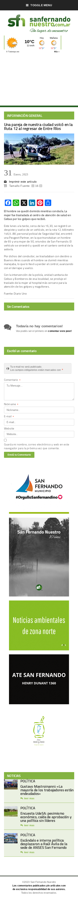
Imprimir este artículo (22, 181)
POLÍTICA (27, 781)
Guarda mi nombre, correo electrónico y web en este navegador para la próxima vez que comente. (36, 446)
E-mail (9, 416)
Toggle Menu (41, 5)
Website (9, 428)
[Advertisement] (39, 80)
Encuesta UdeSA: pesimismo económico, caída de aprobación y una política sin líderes (46, 817)
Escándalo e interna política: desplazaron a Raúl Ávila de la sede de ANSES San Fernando (43, 844)
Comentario (12, 380)
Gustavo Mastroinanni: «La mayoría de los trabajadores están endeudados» (47, 790)
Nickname (11, 404)
